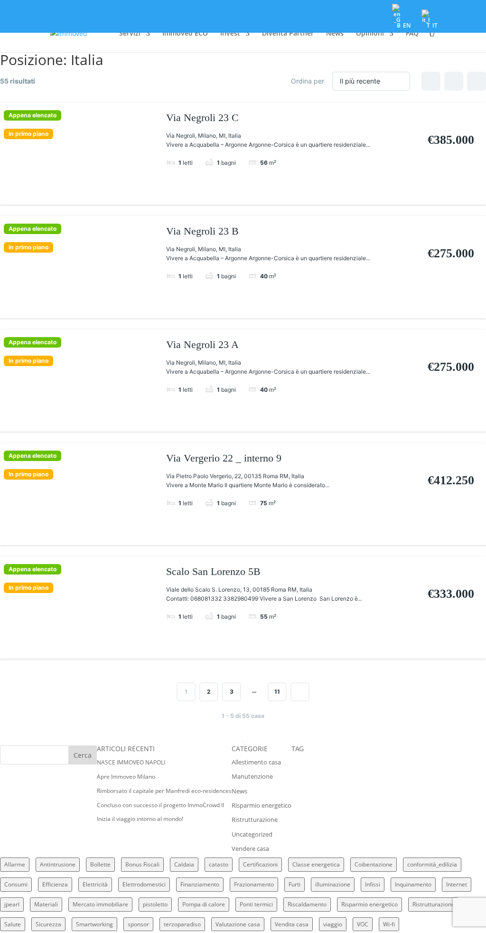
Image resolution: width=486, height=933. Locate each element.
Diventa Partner (288, 34)
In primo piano (28, 134)
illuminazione (332, 884)
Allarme (14, 864)
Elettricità (95, 884)
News (335, 34)
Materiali (46, 904)
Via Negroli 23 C (202, 117)
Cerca (83, 755)
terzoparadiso (182, 924)
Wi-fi (389, 924)
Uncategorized (252, 834)
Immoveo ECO (185, 34)
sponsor (138, 924)
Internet (456, 884)
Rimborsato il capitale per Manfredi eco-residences (164, 791)
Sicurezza (48, 924)
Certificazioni (260, 864)
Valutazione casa (237, 924)
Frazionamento (254, 884)
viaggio (332, 924)
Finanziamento (199, 884)
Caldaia (184, 864)
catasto (218, 864)
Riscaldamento (307, 904)
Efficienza (55, 884)
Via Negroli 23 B (202, 231)
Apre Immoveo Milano (126, 777)
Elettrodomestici (144, 884)
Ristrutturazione (255, 819)
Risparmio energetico (261, 805)
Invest (230, 34)
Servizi (129, 34)
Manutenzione (252, 776)
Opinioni (370, 34)
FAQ (412, 34)
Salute (12, 924)
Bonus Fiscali (142, 864)
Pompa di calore (203, 904)
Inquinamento (413, 884)
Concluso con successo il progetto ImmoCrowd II (160, 805)
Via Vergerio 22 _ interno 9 (223, 458)
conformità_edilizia (432, 864)
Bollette (100, 864)
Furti (294, 884)
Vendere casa (250, 848)
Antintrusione (57, 864)
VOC (362, 924)
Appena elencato (32, 115)
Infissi (372, 884)
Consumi (16, 884)
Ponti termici (256, 904)
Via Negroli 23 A (202, 344)
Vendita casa (291, 924)
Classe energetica (316, 864)
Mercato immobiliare (100, 904)
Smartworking (94, 924)
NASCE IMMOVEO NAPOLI (131, 762)
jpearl (11, 904)
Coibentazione (374, 864)
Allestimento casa (256, 762)
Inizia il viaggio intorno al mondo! (140, 819)
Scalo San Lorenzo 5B (213, 571)
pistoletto (155, 904)
